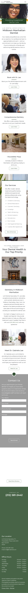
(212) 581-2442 (14, 322)
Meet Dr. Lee (14, 368)
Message (4, 414)
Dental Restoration (13, 203)
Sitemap (12, 588)
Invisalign (11, 209)
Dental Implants (13, 215)
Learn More (14, 87)
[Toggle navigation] (25, 2)
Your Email (5, 403)
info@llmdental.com (10, 549)
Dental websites (6, 578)
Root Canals (11, 221)
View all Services (11, 232)
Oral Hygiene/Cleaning (15, 224)
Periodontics (11, 218)
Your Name (5, 398)
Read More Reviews (14, 481)
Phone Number (6, 409)
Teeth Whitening (13, 212)
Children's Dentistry (14, 200)
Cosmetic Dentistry (13, 206)
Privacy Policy (5, 588)
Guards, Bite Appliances (15, 227)
